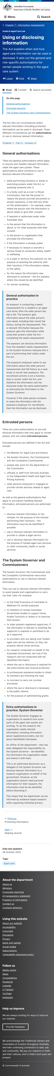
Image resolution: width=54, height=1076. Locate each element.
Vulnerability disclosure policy (18, 954)
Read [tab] (9, 89)
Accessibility (9, 927)
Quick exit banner (11, 942)
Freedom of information (14, 899)
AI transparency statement (16, 896)
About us (7, 884)
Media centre (9, 970)
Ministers (7, 888)
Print (21, 78)
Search (45, 17)
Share (34, 78)
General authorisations (18, 103)
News (5, 974)
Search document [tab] (42, 89)
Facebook (7, 981)
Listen (10, 78)
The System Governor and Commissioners (28, 112)
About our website (12, 923)
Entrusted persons (15, 108)
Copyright (7, 931)
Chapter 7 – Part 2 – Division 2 (19, 142)
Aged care (9, 863)
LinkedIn (6, 985)
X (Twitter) (8, 989)
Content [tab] (22, 89)
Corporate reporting (13, 892)
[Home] (27, 7)
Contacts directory (12, 907)
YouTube (6, 993)
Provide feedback (15, 1026)
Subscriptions (9, 950)
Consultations (9, 978)
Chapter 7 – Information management (24, 25)
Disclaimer (7, 935)
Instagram (7, 997)
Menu (11, 17)
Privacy (6, 938)
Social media (9, 946)
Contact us (8, 903)
